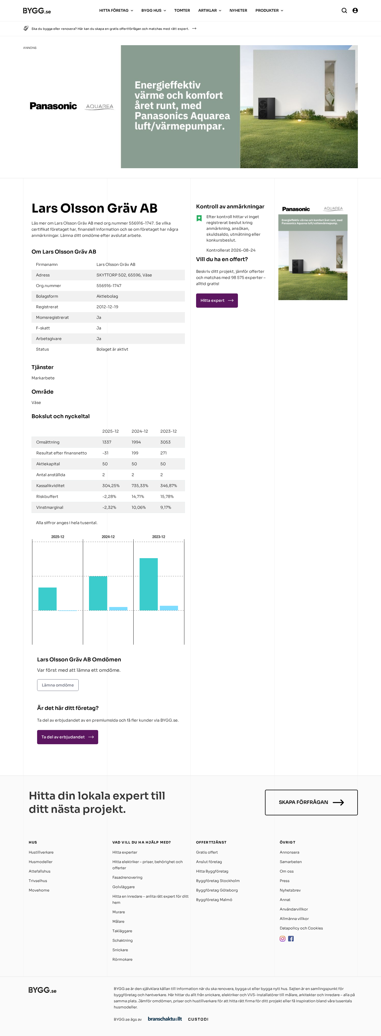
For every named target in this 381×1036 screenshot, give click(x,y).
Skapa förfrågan (303, 802)
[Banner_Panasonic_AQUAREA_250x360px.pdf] (313, 299)
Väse (36, 402)
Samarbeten (291, 861)
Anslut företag (209, 861)
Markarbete (43, 377)
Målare (118, 921)
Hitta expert (213, 300)
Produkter (267, 10)
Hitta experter (124, 852)
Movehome (39, 890)
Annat (285, 899)
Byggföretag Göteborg (217, 890)
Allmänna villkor (294, 918)
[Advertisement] (313, 337)
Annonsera (289, 852)
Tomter (182, 10)
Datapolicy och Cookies (301, 928)
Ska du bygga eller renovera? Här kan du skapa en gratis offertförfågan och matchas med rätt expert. (110, 29)
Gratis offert (207, 852)
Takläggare (122, 931)
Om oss (287, 871)
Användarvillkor (294, 909)
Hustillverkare (41, 852)
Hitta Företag (114, 10)
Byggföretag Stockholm (218, 880)
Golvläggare (123, 887)
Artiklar (207, 10)
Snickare (120, 950)
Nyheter (238, 10)
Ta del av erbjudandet (63, 736)
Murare (118, 912)
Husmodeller (40, 861)
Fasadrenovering (127, 877)
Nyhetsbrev (290, 890)
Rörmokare (122, 959)
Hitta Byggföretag (212, 871)
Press (285, 880)
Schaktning (122, 940)
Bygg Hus (151, 10)
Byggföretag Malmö (214, 899)
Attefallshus (39, 871)
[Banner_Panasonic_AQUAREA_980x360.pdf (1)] (190, 167)
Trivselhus (38, 880)
